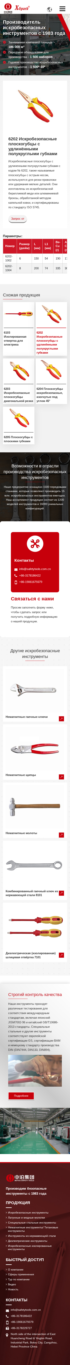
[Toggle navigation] (62, 8)
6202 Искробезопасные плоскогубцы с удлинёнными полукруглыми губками (49, 342)
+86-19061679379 (30, 581)
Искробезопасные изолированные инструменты (30, 1247)
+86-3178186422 (30, 575)
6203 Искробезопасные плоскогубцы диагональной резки (18, 394)
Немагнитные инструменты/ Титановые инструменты (33, 1229)
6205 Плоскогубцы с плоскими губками (18, 439)
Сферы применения (21, 1274)
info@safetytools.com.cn (35, 569)
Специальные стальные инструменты (32, 1222)
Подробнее (21, 1095)
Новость (13, 1289)
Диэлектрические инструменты (27, 1240)
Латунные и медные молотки (26, 1217)
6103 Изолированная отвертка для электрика (15, 338)
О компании (15, 1269)
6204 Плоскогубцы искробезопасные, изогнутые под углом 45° (50, 394)
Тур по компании (19, 1279)
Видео (12, 1284)
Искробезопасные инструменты (28, 1212)
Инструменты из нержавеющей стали (32, 1235)
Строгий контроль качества (35, 994)
